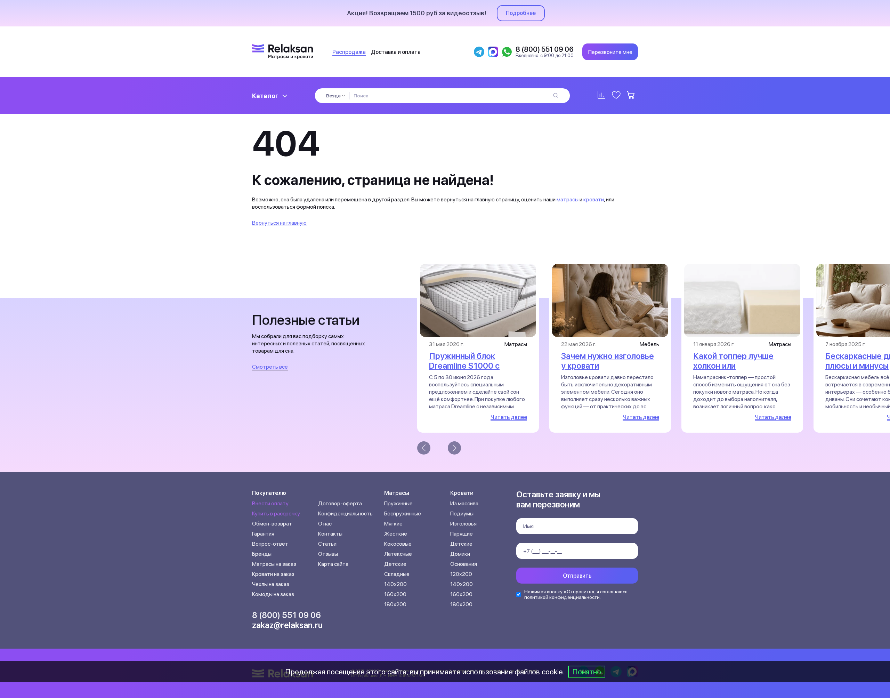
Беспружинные (402, 513)
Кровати (462, 493)
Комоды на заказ (273, 594)
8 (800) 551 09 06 (286, 615)
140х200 (395, 584)
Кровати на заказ (273, 574)
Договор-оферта (340, 503)
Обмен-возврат (272, 523)
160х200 (395, 594)
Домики (460, 554)
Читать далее (509, 417)
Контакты (330, 533)
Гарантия (263, 533)
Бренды (262, 554)
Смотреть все (270, 366)
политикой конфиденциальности (562, 597)
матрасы (567, 199)
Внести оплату (270, 503)
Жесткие (395, 533)
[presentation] (423, 448)
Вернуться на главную (279, 222)
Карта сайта (333, 564)
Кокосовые (398, 543)
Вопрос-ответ (270, 543)
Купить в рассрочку (276, 513)
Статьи (327, 543)
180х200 (395, 604)
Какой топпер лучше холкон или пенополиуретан (733, 365)
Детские (395, 564)
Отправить (577, 575)
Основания (463, 564)
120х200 (461, 574)
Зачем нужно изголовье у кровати (607, 361)
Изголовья (463, 523)
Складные (397, 574)
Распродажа (349, 52)
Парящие (461, 533)
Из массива (464, 503)
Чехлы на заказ (270, 584)
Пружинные (398, 503)
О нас (325, 523)
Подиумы (462, 513)
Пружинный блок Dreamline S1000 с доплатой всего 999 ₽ (472, 365)
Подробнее (521, 13)
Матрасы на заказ (274, 564)
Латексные (398, 554)
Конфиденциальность (345, 513)
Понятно (586, 671)
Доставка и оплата (396, 52)
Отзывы (328, 554)
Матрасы (396, 493)
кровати (593, 199)
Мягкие (393, 523)
